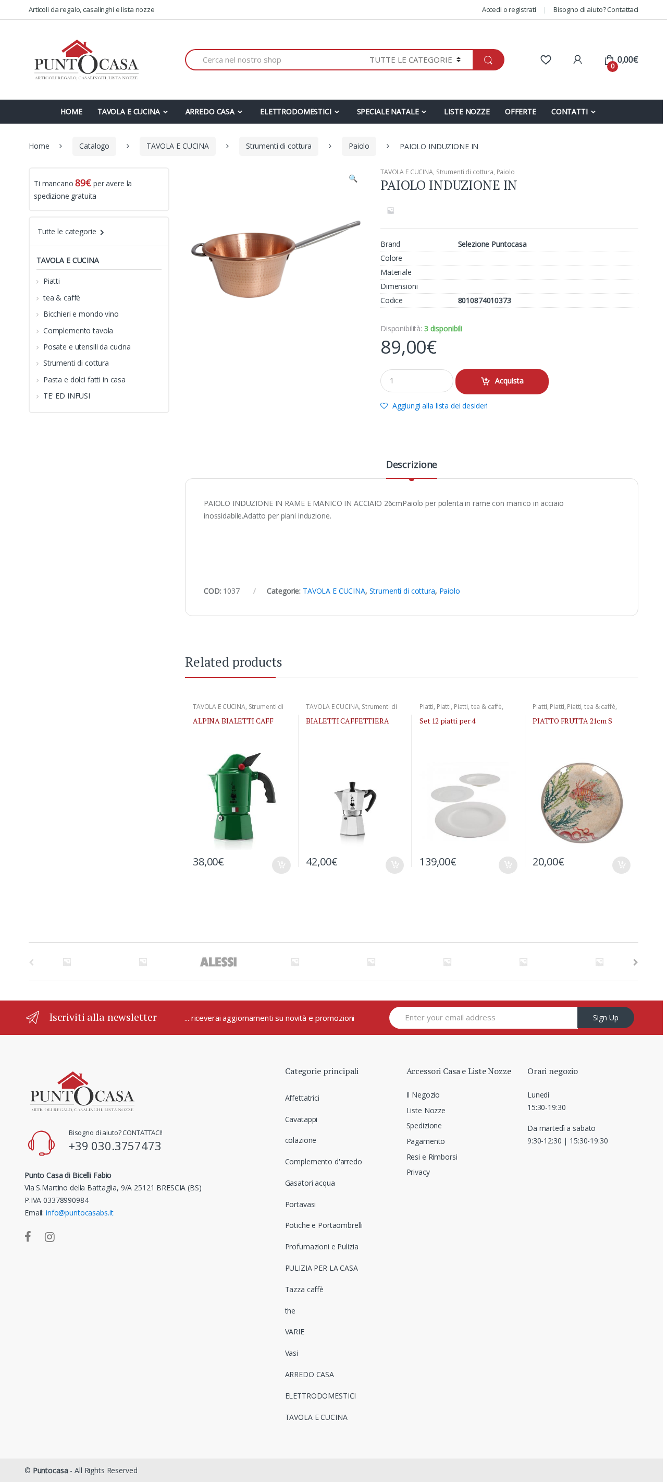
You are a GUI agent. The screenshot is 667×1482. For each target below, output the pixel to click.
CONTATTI (569, 111)
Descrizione (411, 465)
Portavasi (300, 1204)
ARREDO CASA (210, 111)
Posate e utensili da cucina (87, 347)
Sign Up (606, 1017)
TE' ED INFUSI (66, 396)
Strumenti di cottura (279, 146)
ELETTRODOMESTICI (295, 111)
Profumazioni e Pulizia (322, 1246)
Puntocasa (50, 1470)
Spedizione (424, 1125)
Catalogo (94, 146)
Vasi (291, 1353)
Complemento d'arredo (323, 1161)
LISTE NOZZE (466, 111)
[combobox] (271, 59)
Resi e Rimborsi (432, 1157)
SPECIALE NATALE (388, 111)
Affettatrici (302, 1098)
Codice (391, 300)
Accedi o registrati (509, 9)
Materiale (396, 272)
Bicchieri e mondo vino (81, 314)
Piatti (426, 706)
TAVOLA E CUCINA (128, 111)
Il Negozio (423, 1095)
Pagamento (426, 1141)
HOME (71, 111)
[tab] (411, 469)
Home (39, 146)
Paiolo (359, 146)
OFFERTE (520, 111)
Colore (391, 258)
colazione (301, 1140)
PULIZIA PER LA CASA (321, 1268)
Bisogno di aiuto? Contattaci (595, 9)
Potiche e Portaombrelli (324, 1225)
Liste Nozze (426, 1110)
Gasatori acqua (310, 1183)
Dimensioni (399, 286)
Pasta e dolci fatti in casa (84, 379)
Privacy (418, 1172)
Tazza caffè (304, 1289)
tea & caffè (486, 706)
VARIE (294, 1331)
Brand (390, 244)
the (290, 1311)
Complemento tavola (78, 330)
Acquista (509, 380)
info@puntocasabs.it (79, 1213)
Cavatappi (301, 1119)
